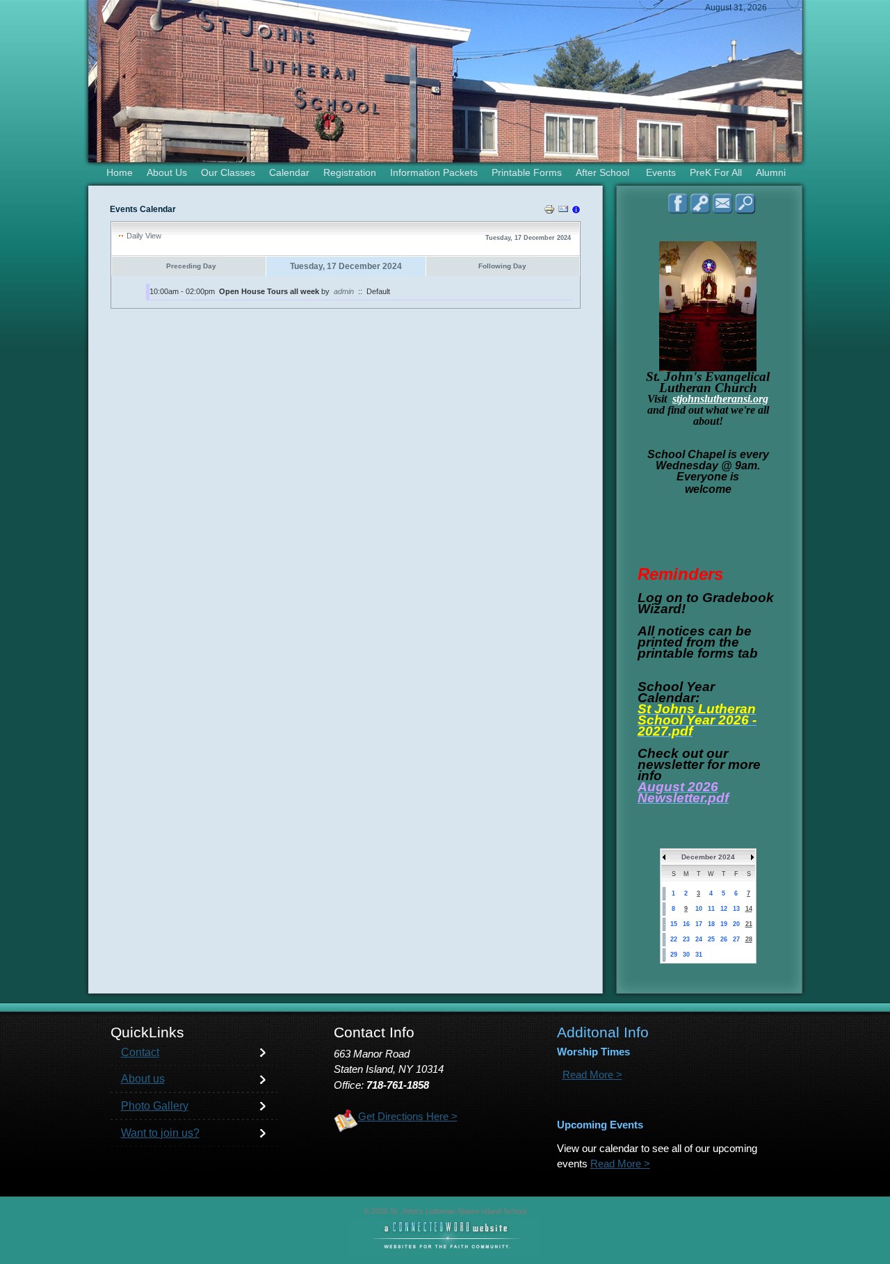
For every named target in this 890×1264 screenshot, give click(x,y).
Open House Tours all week (269, 291)
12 (723, 908)
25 (711, 939)
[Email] (563, 211)
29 (673, 954)
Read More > (592, 1074)
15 (673, 924)
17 (698, 924)
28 (748, 939)
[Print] (549, 211)
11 (711, 908)
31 (698, 954)
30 (686, 954)
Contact (140, 1052)
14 (748, 908)
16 (686, 924)
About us (143, 1079)
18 (711, 924)
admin (344, 291)
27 (736, 939)
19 (723, 924)
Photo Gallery (154, 1106)
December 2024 (708, 857)
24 (698, 939)
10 (698, 908)
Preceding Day (191, 266)
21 (748, 924)
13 (736, 908)
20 (736, 924)
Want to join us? (160, 1133)
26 (723, 939)
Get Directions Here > (408, 1116)
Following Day (502, 266)
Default (378, 291)
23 (686, 939)
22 (673, 939)
